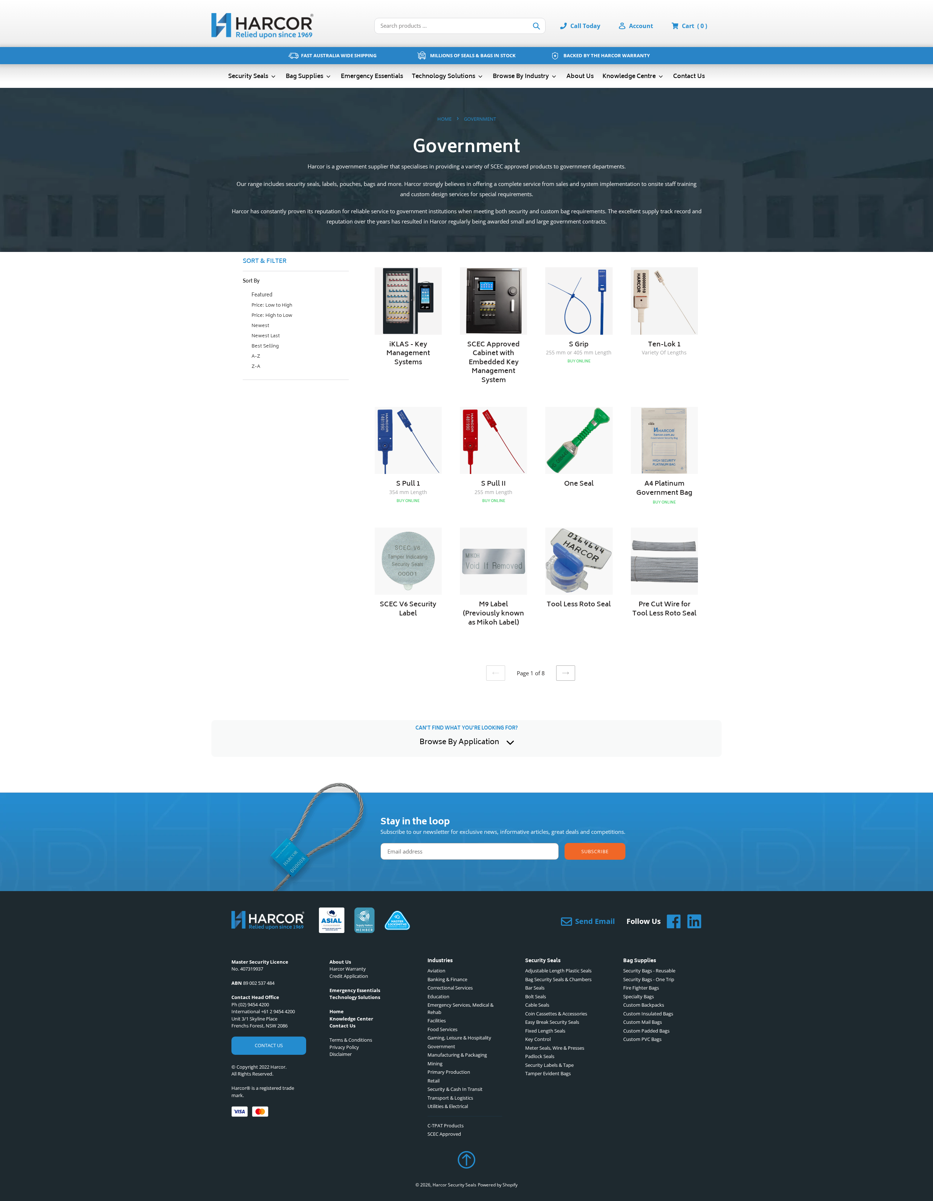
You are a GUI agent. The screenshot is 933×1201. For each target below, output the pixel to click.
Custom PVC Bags (642, 1039)
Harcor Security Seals (454, 1185)
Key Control (538, 1039)
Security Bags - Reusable (649, 970)
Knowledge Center (351, 1018)
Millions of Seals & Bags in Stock (473, 55)
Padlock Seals (539, 1056)
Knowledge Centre (629, 76)
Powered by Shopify (498, 1185)
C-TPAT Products (446, 1125)
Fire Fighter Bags (641, 987)
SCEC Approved (444, 1134)
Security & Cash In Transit (455, 1089)
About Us (580, 76)
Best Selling (264, 346)
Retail (434, 1080)
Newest (259, 326)
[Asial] (331, 921)
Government (441, 1046)
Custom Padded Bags (646, 1030)
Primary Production (449, 1072)
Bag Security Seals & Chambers (558, 979)
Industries (440, 961)
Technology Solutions (444, 76)
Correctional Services (450, 987)
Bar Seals (534, 987)
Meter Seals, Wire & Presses (554, 1048)
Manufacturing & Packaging (457, 1055)
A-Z (255, 357)
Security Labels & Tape (549, 1065)
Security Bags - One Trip (648, 979)
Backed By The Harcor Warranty (606, 55)
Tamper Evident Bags (548, 1073)
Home (444, 119)
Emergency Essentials (372, 76)
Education (438, 996)
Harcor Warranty (347, 968)
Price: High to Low (271, 316)
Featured (261, 295)
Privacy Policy (344, 1047)
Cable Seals (537, 1005)
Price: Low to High (271, 306)
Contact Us (689, 76)
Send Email (595, 921)
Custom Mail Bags (642, 1022)
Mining (435, 1063)
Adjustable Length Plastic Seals (558, 970)
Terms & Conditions (350, 1040)
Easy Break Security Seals (552, 1022)
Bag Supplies (305, 76)
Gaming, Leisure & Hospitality (459, 1037)
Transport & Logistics (450, 1098)
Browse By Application (459, 742)
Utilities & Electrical (448, 1106)
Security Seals (249, 76)
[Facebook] (671, 921)
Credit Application (348, 976)
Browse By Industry (521, 76)
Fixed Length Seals (545, 1030)
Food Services (442, 1029)
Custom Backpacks (643, 1005)
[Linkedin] (691, 921)
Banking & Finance (447, 979)
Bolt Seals (535, 996)
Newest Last (265, 336)
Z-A (255, 367)
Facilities (437, 1020)
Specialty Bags (638, 996)
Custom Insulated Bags (648, 1013)
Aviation (436, 970)
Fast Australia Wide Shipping (338, 55)
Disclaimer (340, 1054)
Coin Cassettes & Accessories (556, 1013)
